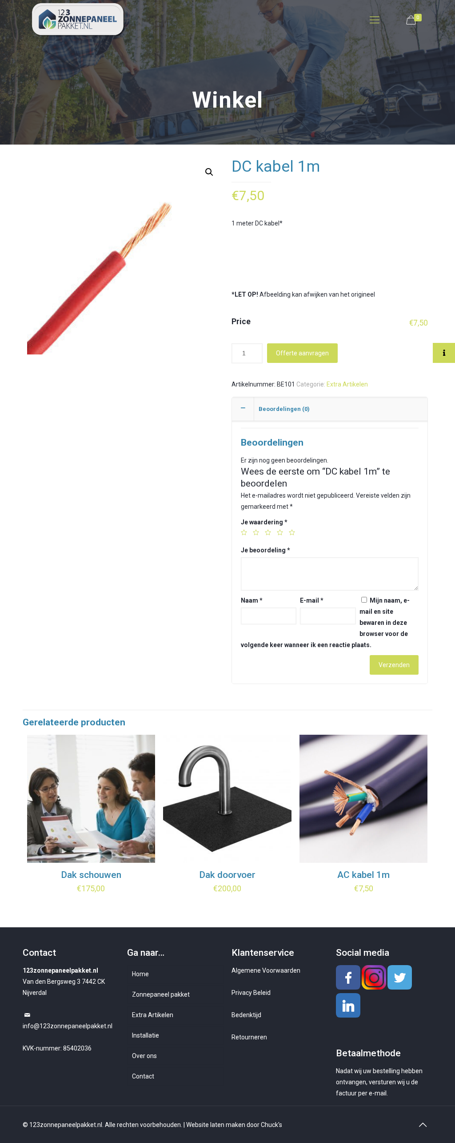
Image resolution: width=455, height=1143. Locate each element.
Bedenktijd (246, 1014)
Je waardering (264, 522)
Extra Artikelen (347, 384)
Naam (252, 600)
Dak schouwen (91, 874)
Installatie (145, 1035)
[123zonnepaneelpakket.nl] (79, 20)
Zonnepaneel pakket (161, 994)
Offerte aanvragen (302, 353)
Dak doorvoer (227, 874)
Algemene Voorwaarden (265, 970)
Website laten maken (215, 1124)
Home (140, 974)
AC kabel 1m (363, 874)
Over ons (144, 1055)
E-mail (311, 600)
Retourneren (249, 1037)
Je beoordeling (265, 550)
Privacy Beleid (251, 992)
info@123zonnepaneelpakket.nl (67, 1026)
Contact (143, 1076)
